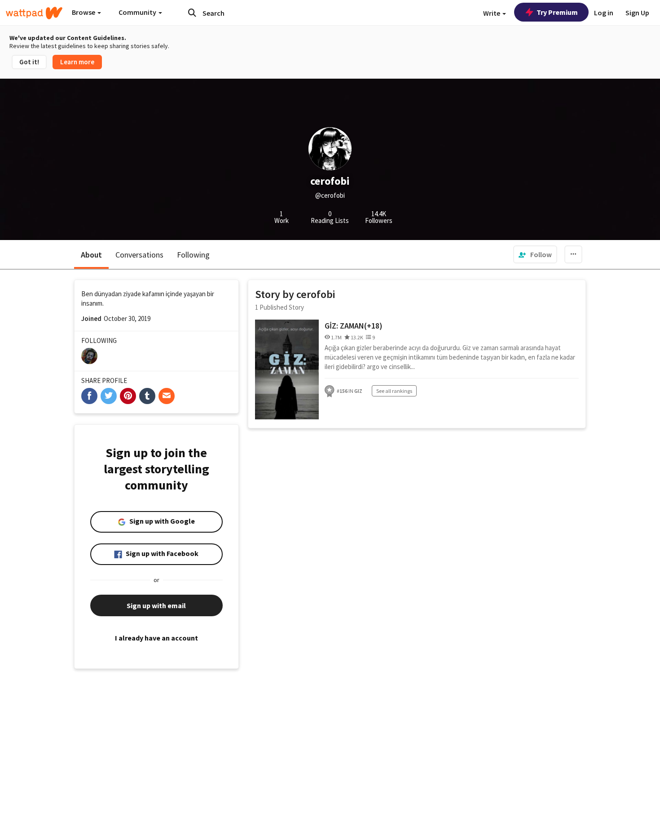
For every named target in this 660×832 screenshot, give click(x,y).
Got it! (29, 62)
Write (492, 13)
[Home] (34, 13)
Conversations (139, 254)
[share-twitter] (109, 396)
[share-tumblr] (147, 396)
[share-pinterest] (128, 396)
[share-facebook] (89, 396)
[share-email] (166, 396)
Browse (84, 12)
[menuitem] (535, 254)
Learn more (77, 62)
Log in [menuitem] (603, 12)
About (91, 254)
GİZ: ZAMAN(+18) (354, 325)
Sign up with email (156, 605)
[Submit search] (192, 12)
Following (193, 254)
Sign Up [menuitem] (637, 12)
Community (138, 12)
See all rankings (394, 390)
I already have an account (156, 637)
